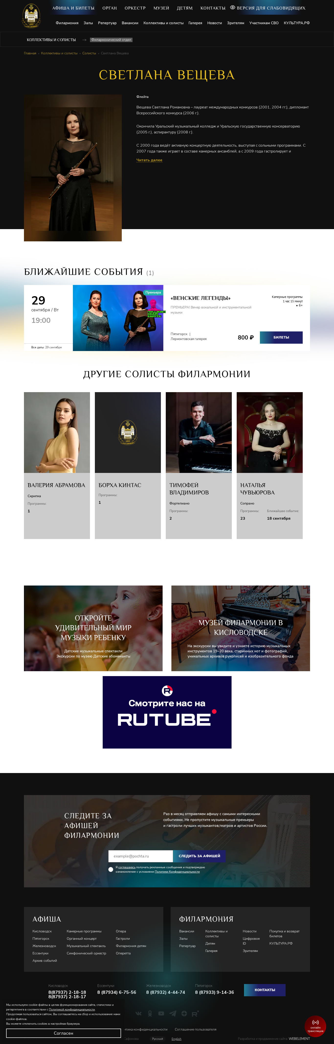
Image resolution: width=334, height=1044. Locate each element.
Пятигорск (41, 938)
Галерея (195, 23)
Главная (30, 53)
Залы (88, 23)
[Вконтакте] (138, 1013)
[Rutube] (195, 1013)
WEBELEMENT (299, 1039)
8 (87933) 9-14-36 (214, 992)
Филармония (67, 23)
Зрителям (235, 23)
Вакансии (130, 23)
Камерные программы (84, 931)
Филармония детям (131, 946)
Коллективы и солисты (164, 23)
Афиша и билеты (73, 8)
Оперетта (123, 953)
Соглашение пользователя (195, 1029)
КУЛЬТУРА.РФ (297, 23)
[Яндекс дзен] (184, 1013)
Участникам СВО (264, 23)
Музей (161, 8)
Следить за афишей (199, 856)
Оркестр (135, 8)
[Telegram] (172, 1013)
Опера (121, 931)
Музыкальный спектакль (86, 946)
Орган (109, 8)
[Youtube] (161, 1013)
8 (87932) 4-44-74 (165, 992)
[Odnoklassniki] (150, 1013)
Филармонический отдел (111, 40)
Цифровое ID (251, 941)
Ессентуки (40, 953)
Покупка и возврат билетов (284, 933)
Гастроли (123, 938)
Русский (157, 1039)
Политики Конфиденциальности (177, 872)
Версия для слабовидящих (271, 8)
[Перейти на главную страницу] (33, 16)
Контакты (213, 8)
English (176, 1039)
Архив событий (45, 960)
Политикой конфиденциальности (72, 1009)
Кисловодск (42, 931)
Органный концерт (82, 938)
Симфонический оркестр (86, 953)
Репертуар (107, 23)
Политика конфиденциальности (142, 1029)
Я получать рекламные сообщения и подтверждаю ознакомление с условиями (160, 869)
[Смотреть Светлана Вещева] (167, 712)
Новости (214, 23)
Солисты (89, 53)
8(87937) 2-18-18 (67, 992)
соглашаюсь (126, 867)
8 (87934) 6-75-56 (116, 992)
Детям (185, 8)
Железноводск (44, 946)
